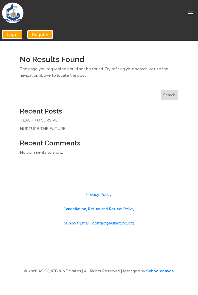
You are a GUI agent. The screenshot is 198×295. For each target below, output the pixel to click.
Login (12, 34)
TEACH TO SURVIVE (39, 120)
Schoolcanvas (160, 271)
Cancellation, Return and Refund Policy (99, 209)
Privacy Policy (99, 194)
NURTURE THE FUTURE (42, 128)
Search (169, 95)
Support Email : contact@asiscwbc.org (99, 223)
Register (40, 34)
